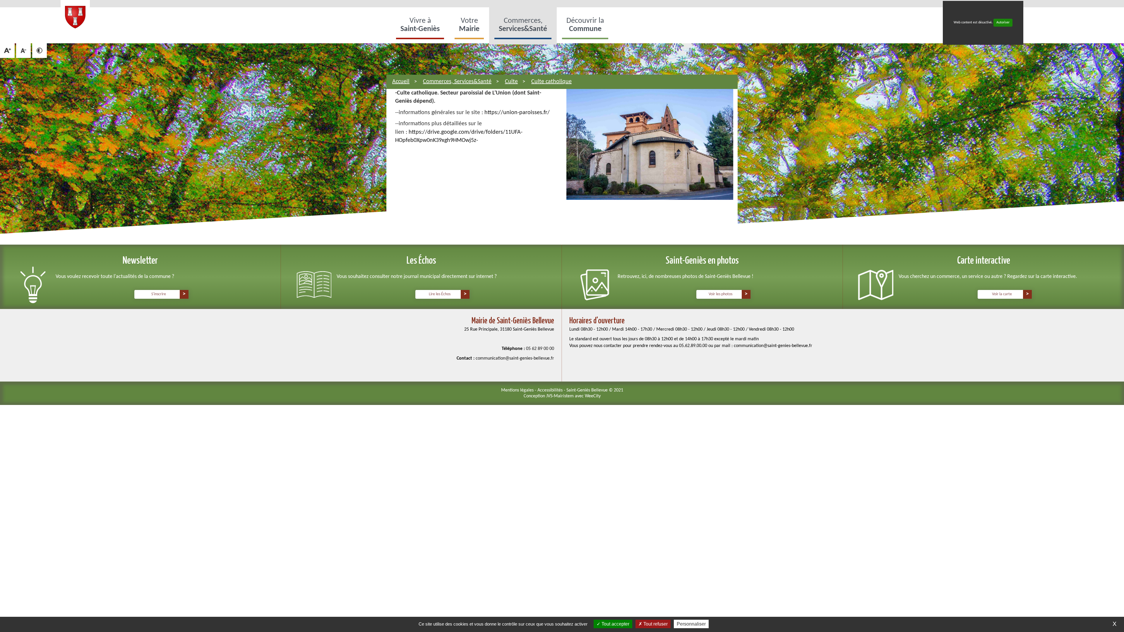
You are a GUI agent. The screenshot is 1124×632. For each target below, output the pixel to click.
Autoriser (1003, 22)
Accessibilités (550, 390)
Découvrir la (585, 25)
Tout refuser (655, 623)
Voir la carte (1002, 294)
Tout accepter (614, 623)
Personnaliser (691, 623)
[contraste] (39, 50)
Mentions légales (518, 390)
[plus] (7, 50)
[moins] (23, 50)
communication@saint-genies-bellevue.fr (515, 358)
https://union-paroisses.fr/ (517, 113)
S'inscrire (158, 294)
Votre (469, 25)
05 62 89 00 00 (540, 348)
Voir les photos (720, 294)
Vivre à (420, 25)
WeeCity (593, 396)
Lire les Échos (439, 294)
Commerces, (523, 25)
